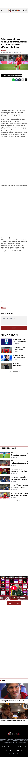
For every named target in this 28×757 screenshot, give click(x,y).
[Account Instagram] (14, 750)
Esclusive (4, 50)
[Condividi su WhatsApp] (13, 79)
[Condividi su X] (19, 79)
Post (14, 328)
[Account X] (6, 750)
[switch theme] (23, 10)
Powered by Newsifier (14, 754)
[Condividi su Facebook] (16, 79)
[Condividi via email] (22, 79)
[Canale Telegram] (21, 750)
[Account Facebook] (10, 750)
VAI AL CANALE (14, 603)
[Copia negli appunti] (26, 79)
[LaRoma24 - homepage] (14, 10)
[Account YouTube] (18, 750)
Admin (5, 52)
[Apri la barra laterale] (1, 10)
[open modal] (26, 10)
